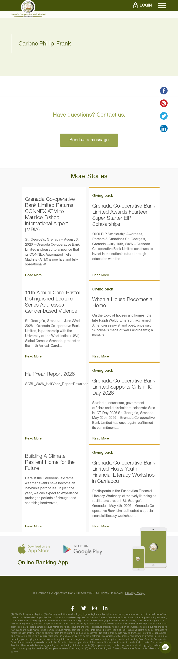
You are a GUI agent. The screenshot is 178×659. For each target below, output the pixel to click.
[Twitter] (83, 608)
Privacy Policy (135, 593)
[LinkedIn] (105, 608)
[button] (165, 647)
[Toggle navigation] (162, 5)
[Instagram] (94, 608)
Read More (33, 275)
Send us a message (89, 140)
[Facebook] (73, 608)
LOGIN (146, 5)
